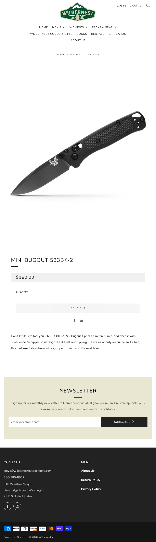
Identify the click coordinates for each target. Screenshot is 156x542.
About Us (87, 471)
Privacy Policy (91, 489)
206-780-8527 (14, 477)
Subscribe (122, 422)
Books (82, 34)
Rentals (97, 34)
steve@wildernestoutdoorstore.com (28, 471)
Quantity (22, 292)
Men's (56, 27)
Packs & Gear (102, 27)
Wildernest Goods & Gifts (51, 34)
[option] (78, 153)
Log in (121, 6)
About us (78, 40)
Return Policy (90, 480)
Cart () (136, 6)
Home (43, 27)
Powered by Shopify (15, 537)
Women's (76, 27)
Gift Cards (117, 34)
